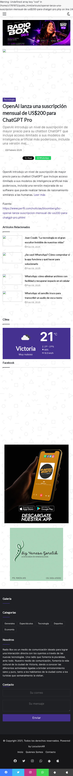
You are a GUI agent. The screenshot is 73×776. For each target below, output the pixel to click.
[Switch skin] (68, 15)
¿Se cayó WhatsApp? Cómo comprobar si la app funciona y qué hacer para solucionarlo (47, 259)
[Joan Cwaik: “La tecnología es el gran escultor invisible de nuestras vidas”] (12, 240)
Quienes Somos (34, 752)
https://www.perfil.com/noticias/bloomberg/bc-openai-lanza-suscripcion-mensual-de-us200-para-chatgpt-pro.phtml (35, 213)
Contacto (8, 684)
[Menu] (4, 15)
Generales (10, 623)
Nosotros (8, 639)
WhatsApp (44, 158)
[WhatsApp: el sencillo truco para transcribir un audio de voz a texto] (12, 296)
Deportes (58, 623)
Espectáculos (26, 623)
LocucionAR (38, 746)
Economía (9, 629)
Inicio (20, 752)
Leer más (39, 194)
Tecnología (9, 99)
